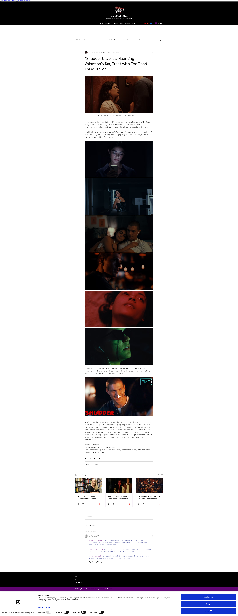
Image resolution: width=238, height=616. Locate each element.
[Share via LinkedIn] (94, 458)
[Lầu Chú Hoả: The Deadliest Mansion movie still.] (149, 485)
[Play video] (119, 396)
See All (160, 475)
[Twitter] (79, 583)
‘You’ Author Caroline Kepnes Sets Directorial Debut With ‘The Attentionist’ (87, 497)
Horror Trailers (89, 40)
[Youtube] (145, 23)
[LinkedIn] (82, 583)
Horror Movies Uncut (119, 16)
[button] (160, 40)
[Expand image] (119, 159)
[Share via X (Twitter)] (90, 458)
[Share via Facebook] (85, 458)
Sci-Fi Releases (114, 40)
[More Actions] (152, 536)
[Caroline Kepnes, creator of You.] (88, 485)
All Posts (78, 40)
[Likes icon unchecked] (90, 562)
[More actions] (152, 53)
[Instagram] (148, 23)
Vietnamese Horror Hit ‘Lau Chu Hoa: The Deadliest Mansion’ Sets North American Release (149, 497)
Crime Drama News (129, 40)
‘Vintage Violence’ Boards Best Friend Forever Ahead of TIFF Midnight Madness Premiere (119, 497)
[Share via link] (99, 458)
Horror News (101, 40)
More (141, 40)
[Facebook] (151, 23)
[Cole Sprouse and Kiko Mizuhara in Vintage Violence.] (119, 485)
